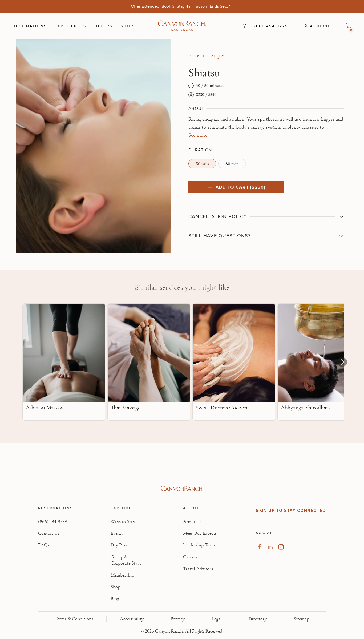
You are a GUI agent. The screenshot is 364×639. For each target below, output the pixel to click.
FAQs (43, 545)
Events (117, 533)
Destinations (30, 26)
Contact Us (48, 533)
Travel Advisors (198, 568)
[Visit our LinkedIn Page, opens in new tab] (270, 547)
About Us (192, 521)
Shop (127, 26)
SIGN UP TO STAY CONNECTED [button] (291, 510)
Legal (217, 619)
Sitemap (301, 619)
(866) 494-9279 (52, 521)
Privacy (178, 619)
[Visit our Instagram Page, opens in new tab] (281, 547)
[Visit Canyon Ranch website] (182, 489)
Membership (122, 575)
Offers (103, 26)
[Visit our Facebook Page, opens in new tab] (259, 547)
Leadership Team (199, 545)
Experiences (70, 26)
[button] (313, 26)
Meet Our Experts (200, 533)
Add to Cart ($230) (240, 187)
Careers (190, 557)
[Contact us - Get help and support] (244, 26)
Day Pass (119, 545)
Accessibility (132, 619)
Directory (258, 619)
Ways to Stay (123, 521)
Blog (115, 598)
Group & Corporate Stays (126, 560)
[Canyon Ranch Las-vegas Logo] (182, 26)
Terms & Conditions (74, 619)
